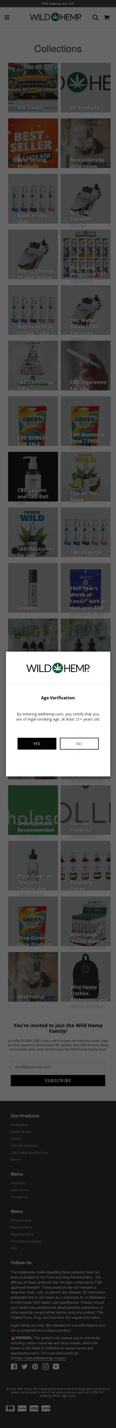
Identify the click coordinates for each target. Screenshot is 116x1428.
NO (79, 743)
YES (36, 743)
